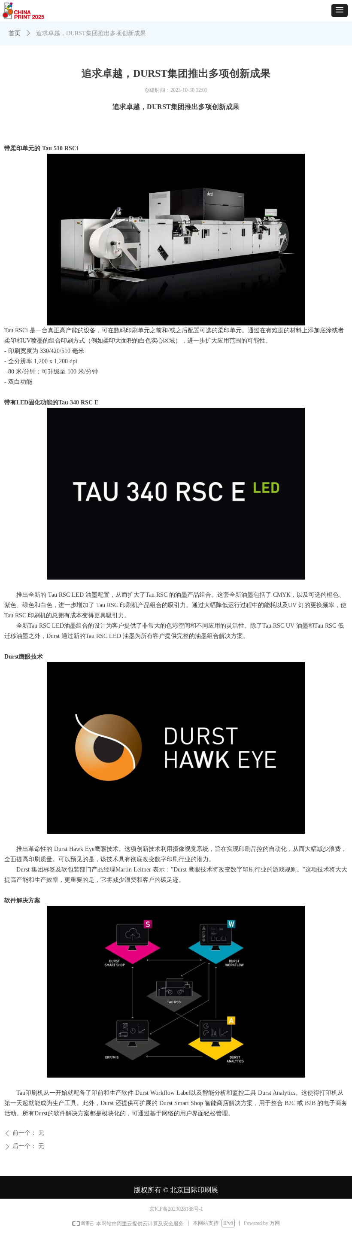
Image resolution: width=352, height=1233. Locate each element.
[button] (339, 10)
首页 (15, 33)
